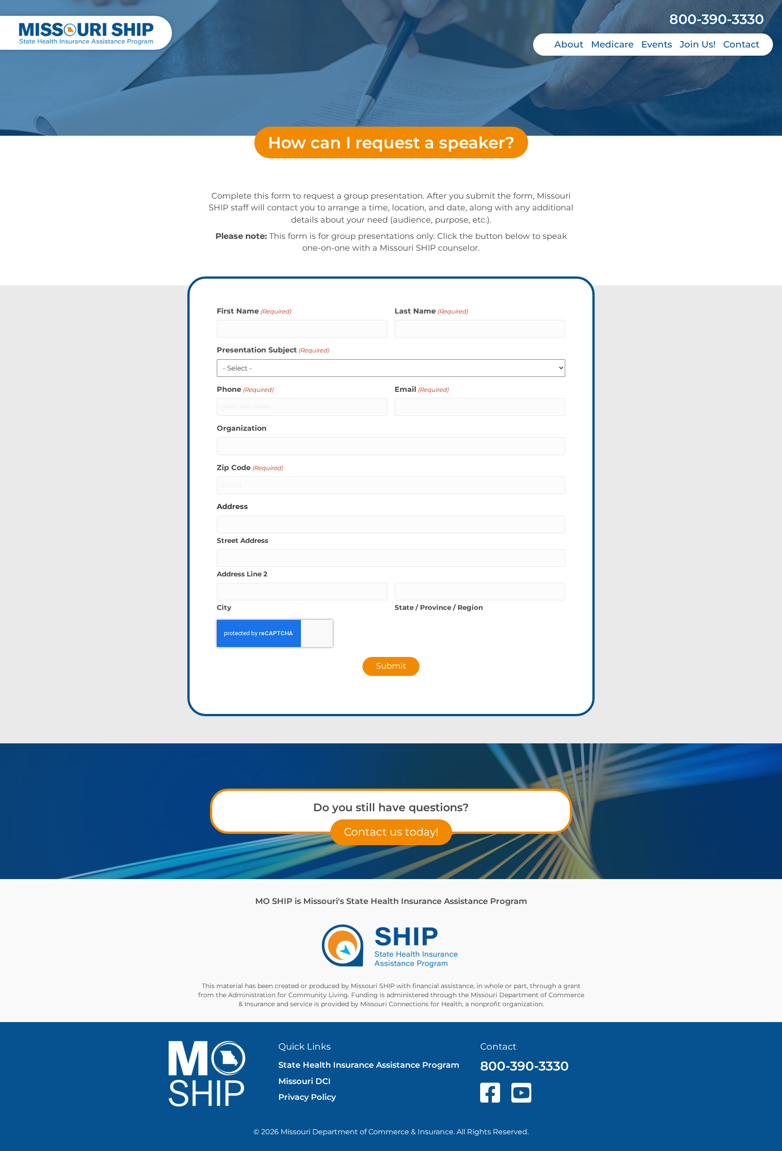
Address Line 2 (242, 574)
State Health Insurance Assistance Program (368, 1065)
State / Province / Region (439, 607)
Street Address (242, 540)
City (224, 607)
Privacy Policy (307, 1097)
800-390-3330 (716, 19)
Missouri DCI (304, 1081)
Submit (391, 666)
